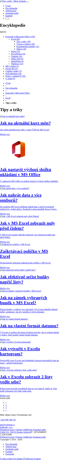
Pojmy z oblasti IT (15, 76)
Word (15, 51)
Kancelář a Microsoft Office (20, 36)
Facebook (9, 454)
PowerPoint (18, 54)
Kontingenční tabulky (27, 46)
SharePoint (17, 61)
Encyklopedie (11, 88)
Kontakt (8, 451)
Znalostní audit (11, 449)
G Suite (10, 78)
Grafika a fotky (13, 71)
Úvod (7, 83)
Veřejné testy (11, 446)
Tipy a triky (23, 41)
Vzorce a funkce (25, 44)
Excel (15, 39)
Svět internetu (13, 73)
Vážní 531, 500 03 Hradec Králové (15, 432)
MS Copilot (12, 66)
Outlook (16, 56)
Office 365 (17, 59)
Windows (17, 64)
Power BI (11, 69)
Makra (21, 49)
